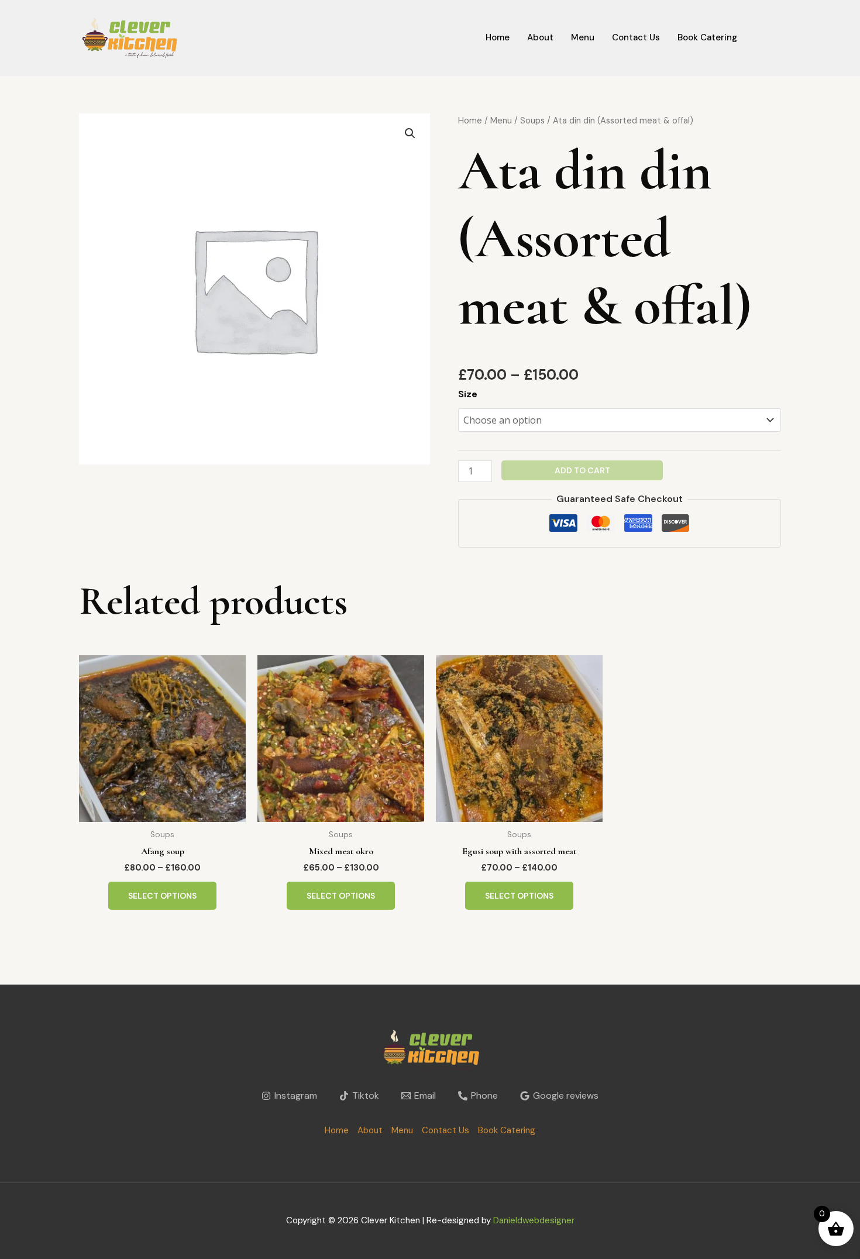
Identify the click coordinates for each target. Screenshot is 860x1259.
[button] (410, 133)
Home (498, 37)
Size (467, 394)
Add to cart (582, 470)
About (540, 37)
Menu (582, 37)
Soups (532, 120)
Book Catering (707, 37)
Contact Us (636, 37)
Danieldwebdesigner (534, 1220)
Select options (162, 895)
